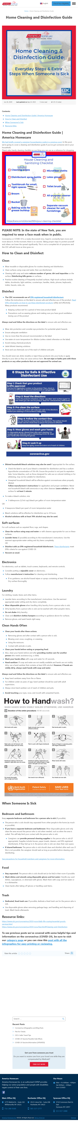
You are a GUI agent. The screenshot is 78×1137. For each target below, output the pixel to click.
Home (26, 11)
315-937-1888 (61, 1111)
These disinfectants (61, 546)
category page (15, 940)
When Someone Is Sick (14, 122)
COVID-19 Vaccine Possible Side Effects (28, 1039)
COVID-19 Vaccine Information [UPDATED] (30, 1042)
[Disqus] (39, 986)
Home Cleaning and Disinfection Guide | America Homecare (29, 115)
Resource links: (11, 126)
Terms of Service (39, 1118)
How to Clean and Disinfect (16, 119)
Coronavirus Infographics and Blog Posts (29, 1028)
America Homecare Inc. (9, 1118)
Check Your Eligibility (61, 3)
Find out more (39, 1064)
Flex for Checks (20, 1031)
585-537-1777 (36, 1108)
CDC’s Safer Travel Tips (23, 1035)
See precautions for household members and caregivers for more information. (33, 859)
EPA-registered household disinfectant (46, 297)
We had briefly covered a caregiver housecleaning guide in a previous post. (32, 142)
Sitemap (73, 1118)
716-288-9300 (10, 1108)
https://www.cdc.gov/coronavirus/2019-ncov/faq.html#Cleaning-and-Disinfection (34, 927)
